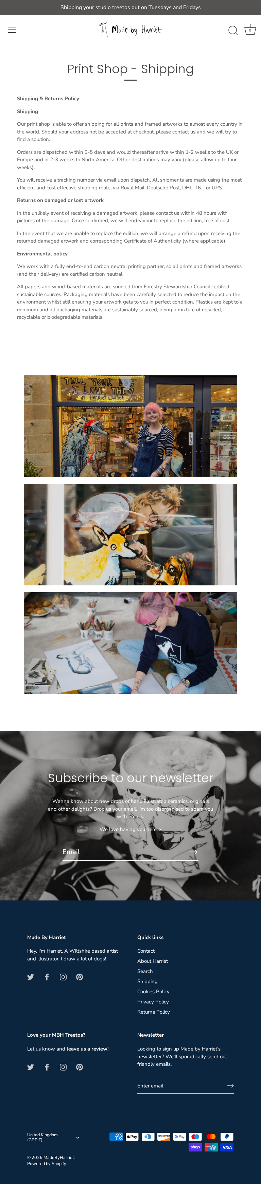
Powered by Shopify (46, 1164)
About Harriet (152, 961)
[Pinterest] (79, 976)
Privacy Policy (153, 1001)
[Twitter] (30, 976)
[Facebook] (47, 976)
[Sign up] (230, 1085)
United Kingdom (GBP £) (42, 1138)
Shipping (147, 981)
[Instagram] (63, 976)
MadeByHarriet (59, 1158)
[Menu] (11, 29)
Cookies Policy (153, 991)
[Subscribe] (193, 851)
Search (145, 971)
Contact (146, 951)
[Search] (233, 30)
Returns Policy (153, 1012)
